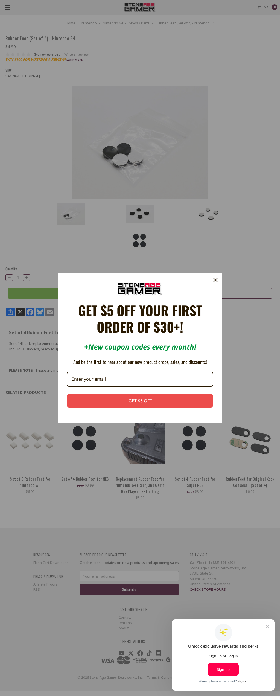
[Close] (215, 280)
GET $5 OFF (140, 401)
